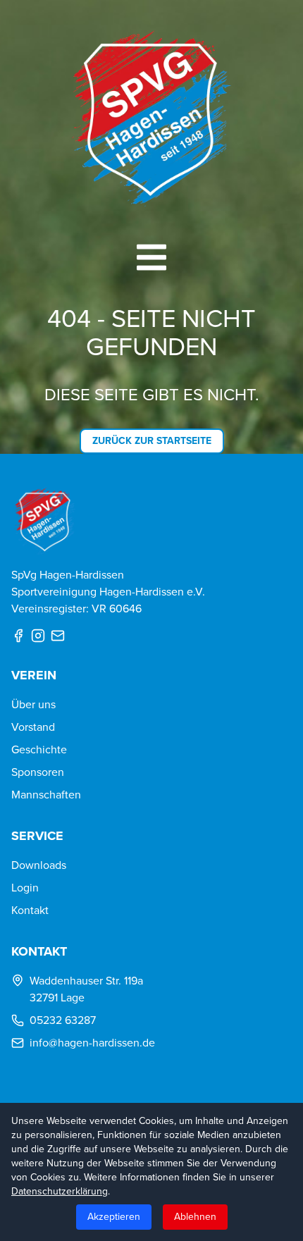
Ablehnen (195, 1216)
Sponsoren (37, 772)
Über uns (33, 704)
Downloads (38, 865)
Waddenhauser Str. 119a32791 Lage (86, 989)
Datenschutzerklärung (59, 1191)
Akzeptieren (113, 1216)
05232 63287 (63, 1020)
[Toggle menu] (151, 257)
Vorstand (33, 727)
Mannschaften (46, 794)
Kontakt (30, 910)
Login (25, 887)
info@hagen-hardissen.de (92, 1043)
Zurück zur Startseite (151, 441)
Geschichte (39, 749)
